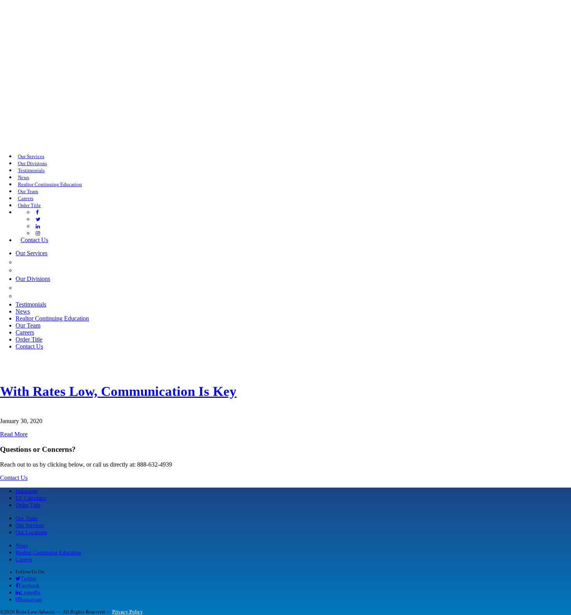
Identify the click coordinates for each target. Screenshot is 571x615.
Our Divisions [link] (32, 163)
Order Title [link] (29, 205)
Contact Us (14, 477)
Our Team (27, 518)
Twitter (29, 578)
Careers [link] (25, 198)
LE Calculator (31, 498)
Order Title (28, 505)
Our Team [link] (28, 191)
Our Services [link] (31, 156)
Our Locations (31, 532)
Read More (14, 434)
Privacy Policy (127, 612)
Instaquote (27, 491)
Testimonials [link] (31, 170)
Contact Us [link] (34, 240)
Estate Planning (47, 270)
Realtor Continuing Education (48, 552)
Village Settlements (56, 296)
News (22, 545)
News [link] (23, 177)
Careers (24, 559)
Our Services (30, 525)
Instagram (31, 599)
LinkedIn (30, 592)
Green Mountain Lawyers (65, 287)
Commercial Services (56, 262)
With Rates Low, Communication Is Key (118, 391)
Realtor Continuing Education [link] (50, 184)
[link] (37, 212)
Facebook (29, 585)
